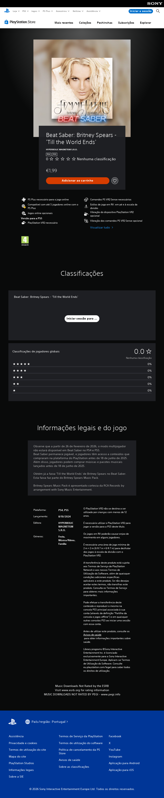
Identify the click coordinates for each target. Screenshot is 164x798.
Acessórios (61, 11)
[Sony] (155, 6)
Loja (15, 11)
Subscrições (126, 22)
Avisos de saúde (92, 634)
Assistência (92, 11)
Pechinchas (104, 22)
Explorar (145, 22)
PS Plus (46, 11)
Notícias (77, 11)
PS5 (24, 11)
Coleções (85, 22)
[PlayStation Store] (20, 22)
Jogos (34, 11)
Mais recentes (64, 22)
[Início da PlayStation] (7, 11)
